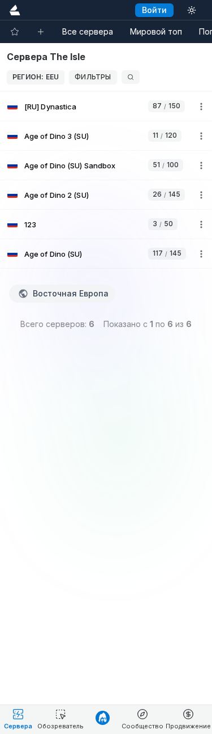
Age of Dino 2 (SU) (56, 195)
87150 (166, 105)
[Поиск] (131, 77)
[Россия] (12, 106)
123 (30, 224)
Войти (154, 10)
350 (163, 223)
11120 (165, 135)
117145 (167, 253)
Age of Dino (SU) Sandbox (69, 165)
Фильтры (93, 77)
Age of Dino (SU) (53, 253)
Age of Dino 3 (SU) (56, 136)
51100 (166, 164)
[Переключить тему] (191, 10)
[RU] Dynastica (50, 106)
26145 (166, 194)
